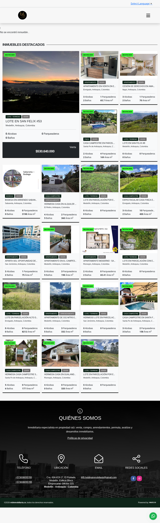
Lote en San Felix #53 (24, 121)
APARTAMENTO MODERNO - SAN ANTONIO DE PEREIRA (99, 261)
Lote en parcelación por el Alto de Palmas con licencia (99, 200)
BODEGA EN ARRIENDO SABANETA (21, 200)
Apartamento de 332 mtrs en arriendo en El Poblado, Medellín (60, 317)
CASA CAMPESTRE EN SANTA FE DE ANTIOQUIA (138, 317)
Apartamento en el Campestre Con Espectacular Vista (60, 261)
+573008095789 (23, 477)
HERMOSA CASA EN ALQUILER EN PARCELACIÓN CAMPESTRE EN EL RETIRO (60, 204)
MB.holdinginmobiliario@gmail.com (99, 477)
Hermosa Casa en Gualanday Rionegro (60, 374)
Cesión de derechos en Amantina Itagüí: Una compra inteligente (138, 86)
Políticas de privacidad (80, 438)
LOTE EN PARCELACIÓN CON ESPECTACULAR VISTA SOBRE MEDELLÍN (138, 261)
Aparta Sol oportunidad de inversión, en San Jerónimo (21, 261)
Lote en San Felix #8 (133, 143)
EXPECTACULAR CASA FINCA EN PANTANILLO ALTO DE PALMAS (138, 200)
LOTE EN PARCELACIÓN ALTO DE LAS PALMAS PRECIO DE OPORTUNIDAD (21, 317)
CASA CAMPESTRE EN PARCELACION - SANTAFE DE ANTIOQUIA (99, 143)
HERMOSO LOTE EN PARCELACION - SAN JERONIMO (99, 317)
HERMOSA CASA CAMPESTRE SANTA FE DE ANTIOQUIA (21, 374)
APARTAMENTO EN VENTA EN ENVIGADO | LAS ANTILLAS (99, 86)
